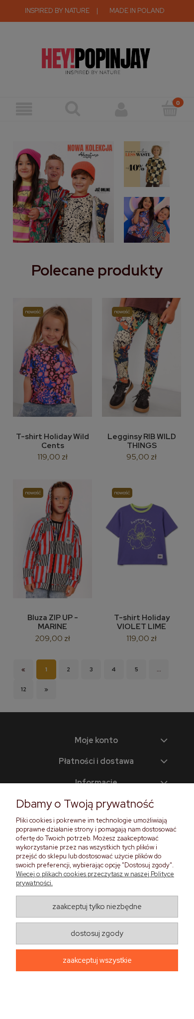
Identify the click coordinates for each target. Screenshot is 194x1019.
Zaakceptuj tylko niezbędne (97, 907)
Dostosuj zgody (97, 933)
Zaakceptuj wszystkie (97, 960)
